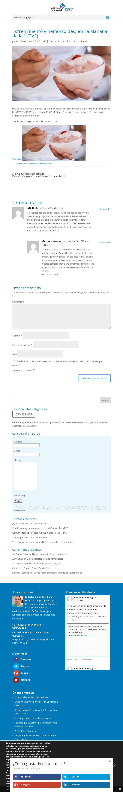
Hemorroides (63, 41)
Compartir (87, 659)
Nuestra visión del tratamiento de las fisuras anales (57, 572)
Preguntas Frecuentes (25, 730)
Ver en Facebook (73, 659)
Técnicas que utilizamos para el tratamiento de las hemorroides (43, 542)
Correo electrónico (22, 345)
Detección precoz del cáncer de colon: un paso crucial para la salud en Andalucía (87, 629)
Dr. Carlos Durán (24, 41)
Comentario (18, 301)
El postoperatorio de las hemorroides (30, 537)
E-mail (76, 509)
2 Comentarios (79, 41)
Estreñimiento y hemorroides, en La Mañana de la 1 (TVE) (40, 528)
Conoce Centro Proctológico (46, 563)
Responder (105, 209)
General (52, 41)
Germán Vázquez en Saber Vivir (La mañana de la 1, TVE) (39, 532)
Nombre (17, 335)
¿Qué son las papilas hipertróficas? (29, 523)
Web (14, 354)
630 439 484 (24, 414)
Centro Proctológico (85, 597)
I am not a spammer (22, 370)
